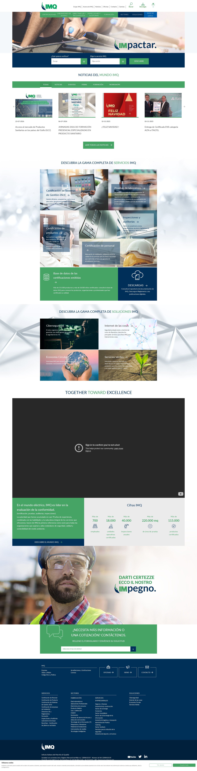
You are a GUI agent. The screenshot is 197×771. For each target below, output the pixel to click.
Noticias (98, 7)
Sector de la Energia (101, 708)
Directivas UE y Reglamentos (79, 14)
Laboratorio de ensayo (64, 14)
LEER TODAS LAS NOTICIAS (97, 145)
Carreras (122, 7)
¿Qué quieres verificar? (60, 56)
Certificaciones (49, 14)
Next (184, 107)
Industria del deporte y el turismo (105, 734)
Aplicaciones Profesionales (79, 704)
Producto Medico (76, 708)
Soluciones (137, 14)
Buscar (131, 7)
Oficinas (106, 7)
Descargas (142, 7)
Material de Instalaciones (78, 727)
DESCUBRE (139, 61)
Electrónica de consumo (78, 706)
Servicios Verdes (134, 704)
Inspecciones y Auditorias (94, 14)
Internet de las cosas (135, 700)
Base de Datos (150, 14)
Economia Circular (135, 702)
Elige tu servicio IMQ (98, 56)
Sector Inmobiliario (101, 713)
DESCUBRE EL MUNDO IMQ (47, 542)
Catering (97, 725)
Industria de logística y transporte (105, 720)
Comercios (98, 711)
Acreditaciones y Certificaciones (81, 670)
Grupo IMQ (77, 7)
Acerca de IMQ (88, 7)
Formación (109, 14)
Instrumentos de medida (78, 729)
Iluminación (74, 715)
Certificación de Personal (49, 698)
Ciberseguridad (134, 698)
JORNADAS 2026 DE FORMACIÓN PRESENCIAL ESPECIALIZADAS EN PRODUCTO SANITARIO (74, 130)
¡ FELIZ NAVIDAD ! (110, 127)
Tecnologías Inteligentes (78, 731)
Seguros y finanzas (101, 704)
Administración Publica (102, 722)
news (126, 672)
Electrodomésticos (76, 701)
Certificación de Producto (50, 700)
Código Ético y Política (49, 675)
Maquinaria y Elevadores (78, 724)
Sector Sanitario (100, 727)
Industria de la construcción (104, 706)
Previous (14, 107)
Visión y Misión (46, 672)
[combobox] (66, 61)
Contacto (114, 7)
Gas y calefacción (76, 710)
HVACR (73, 713)
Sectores (124, 14)
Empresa (44, 670)
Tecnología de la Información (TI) (81, 722)
